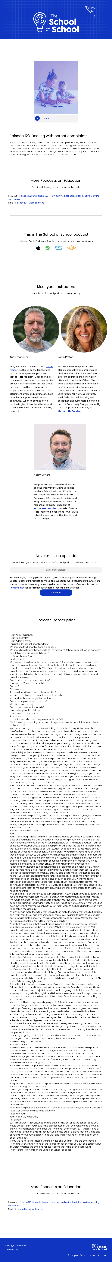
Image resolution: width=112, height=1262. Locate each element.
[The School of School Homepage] (99, 1249)
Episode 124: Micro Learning (29, 202)
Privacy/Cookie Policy (15, 1245)
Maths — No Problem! (46, 508)
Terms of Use (11, 1249)
